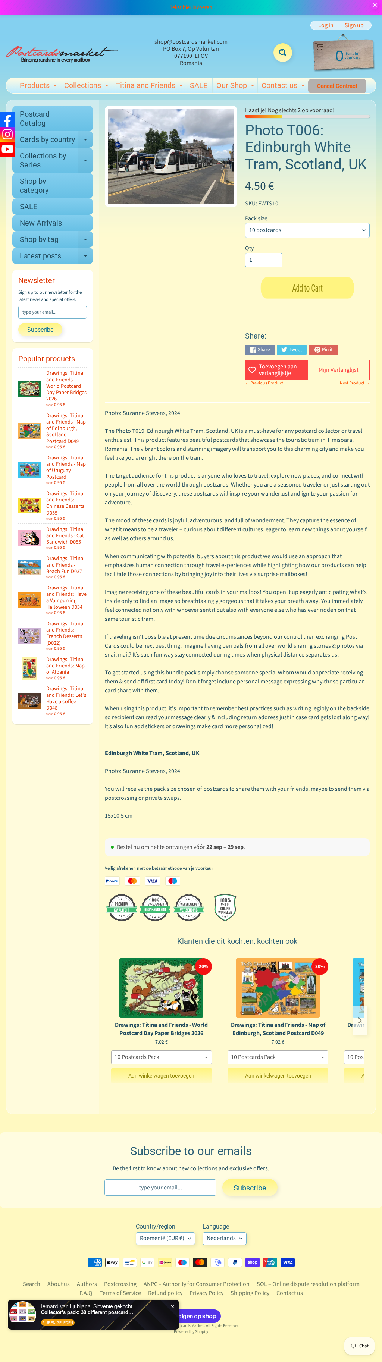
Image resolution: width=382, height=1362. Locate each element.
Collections (87, 87)
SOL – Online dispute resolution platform (308, 1284)
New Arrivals (41, 222)
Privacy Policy (206, 1293)
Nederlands (221, 1238)
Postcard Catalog (35, 119)
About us (58, 1284)
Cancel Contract (337, 86)
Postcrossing (120, 1284)
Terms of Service (120, 1293)
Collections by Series (56, 160)
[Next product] (360, 1020)
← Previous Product (264, 383)
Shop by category (34, 186)
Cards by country (56, 141)
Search (31, 1284)
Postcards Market (188, 1325)
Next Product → (355, 383)
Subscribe (40, 329)
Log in (326, 25)
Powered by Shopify (191, 1331)
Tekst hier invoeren (191, 7)
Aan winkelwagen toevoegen (161, 1076)
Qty (249, 248)
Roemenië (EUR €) (162, 1238)
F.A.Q (86, 1293)
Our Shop (236, 87)
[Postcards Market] (62, 53)
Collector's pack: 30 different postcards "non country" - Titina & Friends (87, 1312)
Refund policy (165, 1293)
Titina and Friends (150, 87)
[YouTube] (7, 149)
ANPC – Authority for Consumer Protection (197, 1284)
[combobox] (161, 1057)
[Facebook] (7, 119)
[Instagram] (7, 134)
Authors (87, 1284)
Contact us (284, 87)
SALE (198, 85)
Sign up (354, 25)
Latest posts (56, 257)
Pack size (256, 218)
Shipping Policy (250, 1293)
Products (39, 87)
